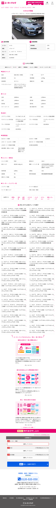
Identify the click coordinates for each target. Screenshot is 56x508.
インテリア (36, 198)
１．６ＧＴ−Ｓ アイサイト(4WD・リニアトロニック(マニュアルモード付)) (13, 269)
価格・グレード (50, 198)
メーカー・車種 (13, 441)
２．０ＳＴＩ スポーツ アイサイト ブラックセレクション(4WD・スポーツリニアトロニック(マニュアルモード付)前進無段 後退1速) (42, 236)
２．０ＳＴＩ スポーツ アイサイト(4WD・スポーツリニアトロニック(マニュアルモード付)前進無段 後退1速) (13, 236)
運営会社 (5, 498)
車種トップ (13, 198)
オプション (42, 198)
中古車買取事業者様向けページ (46, 498)
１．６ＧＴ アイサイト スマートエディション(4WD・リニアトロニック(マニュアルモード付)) (13, 284)
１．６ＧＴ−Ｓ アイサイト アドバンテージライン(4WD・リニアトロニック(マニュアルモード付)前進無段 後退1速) (41, 210)
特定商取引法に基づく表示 (32, 498)
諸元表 (19, 198)
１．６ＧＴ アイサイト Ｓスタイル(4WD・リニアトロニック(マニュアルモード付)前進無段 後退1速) (13, 256)
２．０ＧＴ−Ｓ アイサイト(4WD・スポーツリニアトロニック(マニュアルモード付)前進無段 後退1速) (13, 263)
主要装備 (23, 198)
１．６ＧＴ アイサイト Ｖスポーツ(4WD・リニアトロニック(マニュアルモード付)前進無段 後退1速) (41, 222)
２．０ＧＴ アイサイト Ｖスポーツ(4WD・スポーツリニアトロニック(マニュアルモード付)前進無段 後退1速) (13, 210)
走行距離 (12, 454)
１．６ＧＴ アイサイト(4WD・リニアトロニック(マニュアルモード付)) (41, 269)
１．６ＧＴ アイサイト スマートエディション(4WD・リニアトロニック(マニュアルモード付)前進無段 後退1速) (13, 222)
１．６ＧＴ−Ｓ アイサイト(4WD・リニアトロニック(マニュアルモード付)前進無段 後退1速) (13, 216)
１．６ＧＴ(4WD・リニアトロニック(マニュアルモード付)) (41, 321)
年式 (11, 448)
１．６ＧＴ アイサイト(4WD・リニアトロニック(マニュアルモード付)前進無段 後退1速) (41, 216)
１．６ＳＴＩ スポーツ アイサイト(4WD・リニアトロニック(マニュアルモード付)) (41, 274)
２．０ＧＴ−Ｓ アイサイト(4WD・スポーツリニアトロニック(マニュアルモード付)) (13, 279)
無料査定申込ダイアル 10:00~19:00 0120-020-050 (35, 3)
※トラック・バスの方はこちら (42, 434)
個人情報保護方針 (20, 498)
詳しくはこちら (28, 365)
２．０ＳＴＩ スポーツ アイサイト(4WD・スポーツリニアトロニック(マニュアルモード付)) (41, 279)
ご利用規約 (11, 498)
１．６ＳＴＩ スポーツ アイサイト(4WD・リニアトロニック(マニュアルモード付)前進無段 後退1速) (13, 229)
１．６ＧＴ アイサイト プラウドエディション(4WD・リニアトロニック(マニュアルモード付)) (41, 305)
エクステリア (30, 198)
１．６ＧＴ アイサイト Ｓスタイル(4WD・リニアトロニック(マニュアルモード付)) (13, 274)
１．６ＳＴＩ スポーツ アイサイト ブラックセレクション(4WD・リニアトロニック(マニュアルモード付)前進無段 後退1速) (42, 229)
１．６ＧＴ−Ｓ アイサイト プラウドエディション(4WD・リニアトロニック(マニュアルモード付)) (13, 305)
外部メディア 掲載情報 (28, 499)
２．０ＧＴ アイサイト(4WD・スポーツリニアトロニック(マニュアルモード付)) (41, 316)
